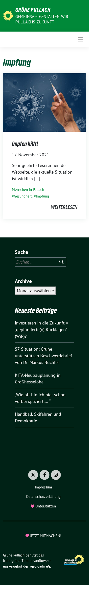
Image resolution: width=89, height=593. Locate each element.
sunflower (41, 560)
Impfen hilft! (25, 144)
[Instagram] (56, 475)
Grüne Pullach (32, 10)
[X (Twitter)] (33, 475)
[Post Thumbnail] (44, 102)
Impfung (42, 196)
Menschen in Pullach (28, 189)
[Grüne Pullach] (8, 15)
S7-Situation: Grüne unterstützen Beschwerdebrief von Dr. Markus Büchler (43, 355)
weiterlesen (64, 207)
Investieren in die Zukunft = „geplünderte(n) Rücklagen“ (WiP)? (41, 329)
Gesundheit (23, 196)
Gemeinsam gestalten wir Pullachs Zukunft (41, 19)
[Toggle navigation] (80, 39)
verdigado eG (39, 566)
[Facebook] (44, 475)
